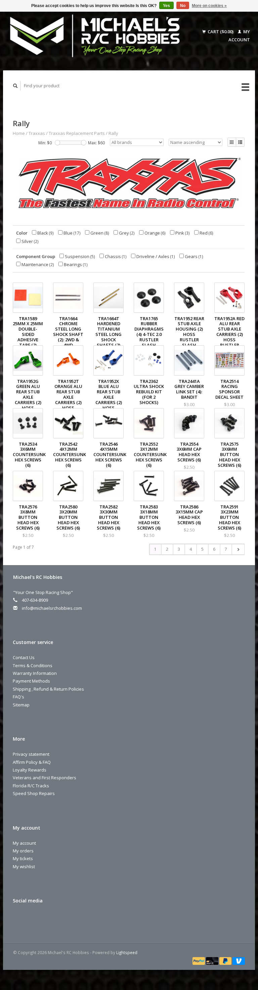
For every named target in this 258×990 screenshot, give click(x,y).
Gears (193, 256)
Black (45, 233)
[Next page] (238, 549)
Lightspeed (126, 952)
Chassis (115, 256)
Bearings (75, 264)
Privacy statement (31, 754)
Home (19, 133)
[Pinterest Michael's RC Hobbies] (33, 918)
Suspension (79, 256)
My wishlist (24, 866)
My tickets (23, 858)
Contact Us (24, 657)
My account (24, 843)
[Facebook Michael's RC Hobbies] (19, 918)
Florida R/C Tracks (31, 786)
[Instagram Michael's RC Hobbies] (46, 918)
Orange (154, 233)
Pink (182, 233)
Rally (113, 133)
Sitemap (21, 705)
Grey (126, 233)
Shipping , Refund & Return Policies (48, 689)
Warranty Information (35, 673)
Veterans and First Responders (44, 778)
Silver (29, 241)
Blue (71, 233)
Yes (166, 5)
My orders (23, 851)
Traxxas (37, 133)
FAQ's (18, 697)
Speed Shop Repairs (34, 793)
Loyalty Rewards (29, 770)
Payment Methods (31, 681)
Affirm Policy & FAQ (32, 762)
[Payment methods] (199, 960)
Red (206, 233)
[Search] (15, 86)
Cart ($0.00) (220, 32)
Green (99, 233)
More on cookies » (209, 5)
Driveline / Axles (155, 256)
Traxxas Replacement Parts (77, 133)
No (182, 5)
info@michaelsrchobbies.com (52, 608)
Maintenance (37, 264)
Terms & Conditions (32, 665)
